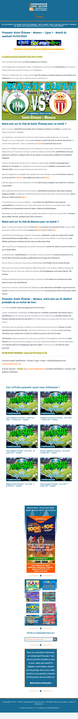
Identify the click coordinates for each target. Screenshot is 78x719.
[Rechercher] (55, 639)
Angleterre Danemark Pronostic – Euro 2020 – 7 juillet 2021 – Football (55, 418)
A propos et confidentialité (48, 708)
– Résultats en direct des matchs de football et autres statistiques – (39, 49)
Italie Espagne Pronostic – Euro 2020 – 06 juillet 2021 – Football (20, 452)
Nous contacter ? (28, 708)
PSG (46, 230)
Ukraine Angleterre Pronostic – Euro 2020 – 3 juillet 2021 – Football (55, 452)
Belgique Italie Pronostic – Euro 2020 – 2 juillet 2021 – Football (20, 485)
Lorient (39, 143)
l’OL (54, 230)
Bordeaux (18, 177)
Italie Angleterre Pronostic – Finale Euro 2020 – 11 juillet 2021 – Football (20, 418)
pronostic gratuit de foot (35, 369)
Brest (38, 227)
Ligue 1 (23, 197)
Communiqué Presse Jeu (11, 364)
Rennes (46, 177)
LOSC (39, 230)
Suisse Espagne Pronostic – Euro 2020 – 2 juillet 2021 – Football (54, 485)
